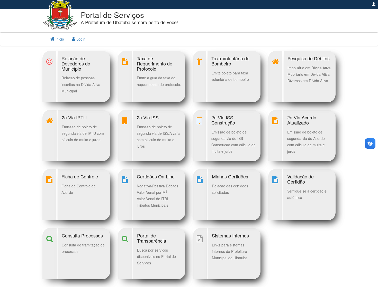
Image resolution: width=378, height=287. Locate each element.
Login (80, 39)
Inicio (59, 39)
